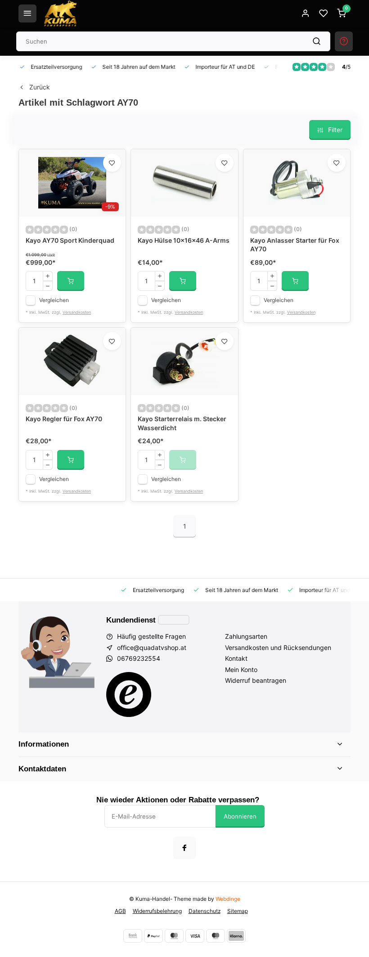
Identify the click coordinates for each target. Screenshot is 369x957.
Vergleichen (54, 300)
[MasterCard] (174, 936)
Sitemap (237, 911)
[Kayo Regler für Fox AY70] (72, 361)
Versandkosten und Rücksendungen (278, 647)
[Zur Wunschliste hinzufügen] (112, 163)
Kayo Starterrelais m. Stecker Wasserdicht (182, 423)
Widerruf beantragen (255, 680)
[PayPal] (153, 936)
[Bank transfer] (132, 936)
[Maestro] (215, 936)
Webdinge (228, 898)
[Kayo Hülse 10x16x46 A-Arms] (184, 183)
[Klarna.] (236, 936)
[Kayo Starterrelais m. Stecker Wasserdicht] (184, 361)
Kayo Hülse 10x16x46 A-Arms (184, 240)
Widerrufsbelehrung (157, 911)
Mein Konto (241, 669)
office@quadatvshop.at (151, 647)
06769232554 (138, 658)
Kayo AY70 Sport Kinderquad (70, 240)
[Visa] (194, 936)
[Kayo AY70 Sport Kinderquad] (72, 183)
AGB (120, 911)
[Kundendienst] (173, 620)
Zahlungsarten (246, 636)
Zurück (39, 87)
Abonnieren (240, 816)
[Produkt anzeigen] (70, 281)
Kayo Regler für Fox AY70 (64, 419)
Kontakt (236, 658)
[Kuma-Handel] (60, 13)
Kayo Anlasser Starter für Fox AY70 (294, 244)
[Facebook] (184, 848)
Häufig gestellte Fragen (151, 636)
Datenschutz (204, 911)
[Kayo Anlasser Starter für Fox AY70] (296, 183)
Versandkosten (77, 312)
